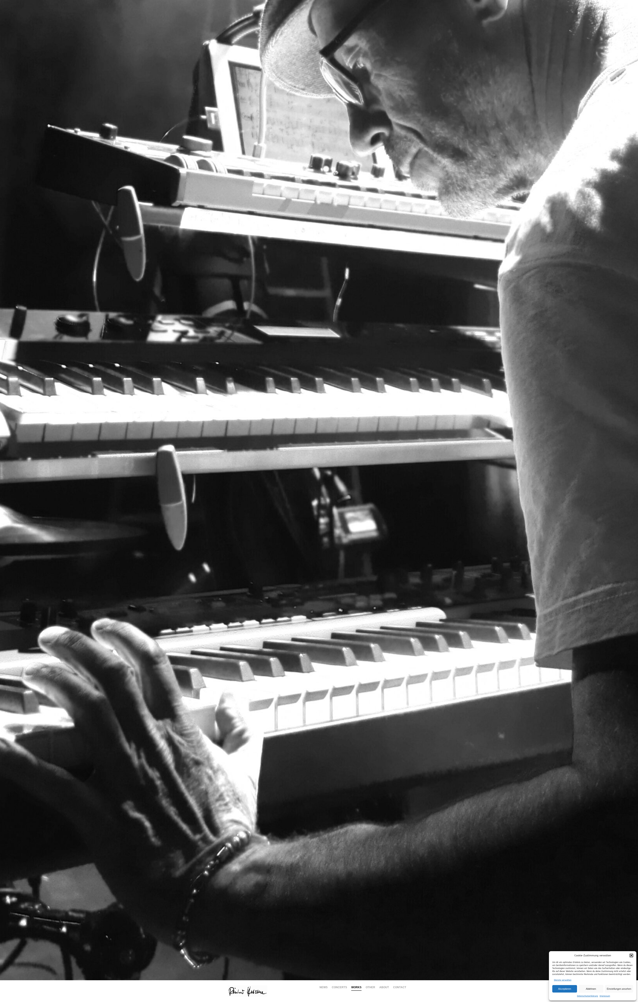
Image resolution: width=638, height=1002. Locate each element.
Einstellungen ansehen (619, 988)
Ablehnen (591, 988)
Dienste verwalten (562, 980)
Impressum (605, 996)
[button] (631, 955)
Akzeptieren (564, 988)
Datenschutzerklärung (587, 996)
